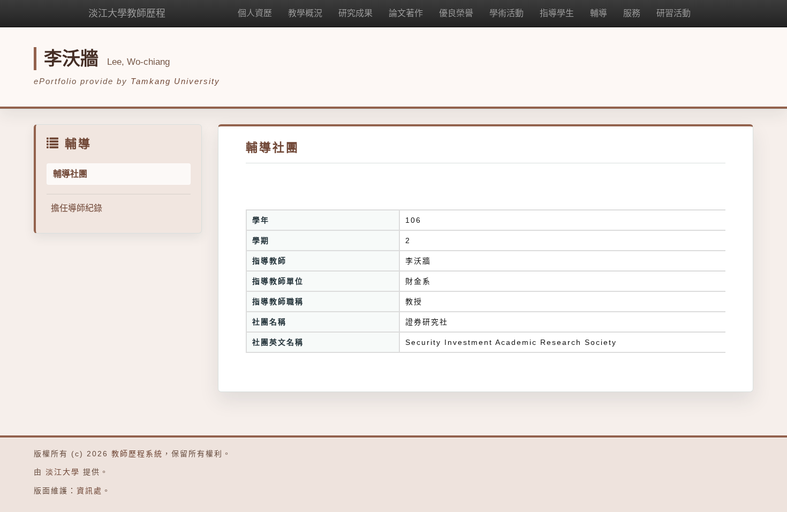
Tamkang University (175, 81)
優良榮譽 (456, 13)
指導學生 (557, 13)
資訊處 (89, 490)
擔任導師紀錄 (76, 208)
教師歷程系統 (137, 453)
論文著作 (406, 13)
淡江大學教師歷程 (126, 13)
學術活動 (506, 13)
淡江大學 (63, 472)
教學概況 (305, 13)
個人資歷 (255, 13)
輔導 (598, 13)
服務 (631, 13)
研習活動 (673, 13)
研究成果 (355, 13)
